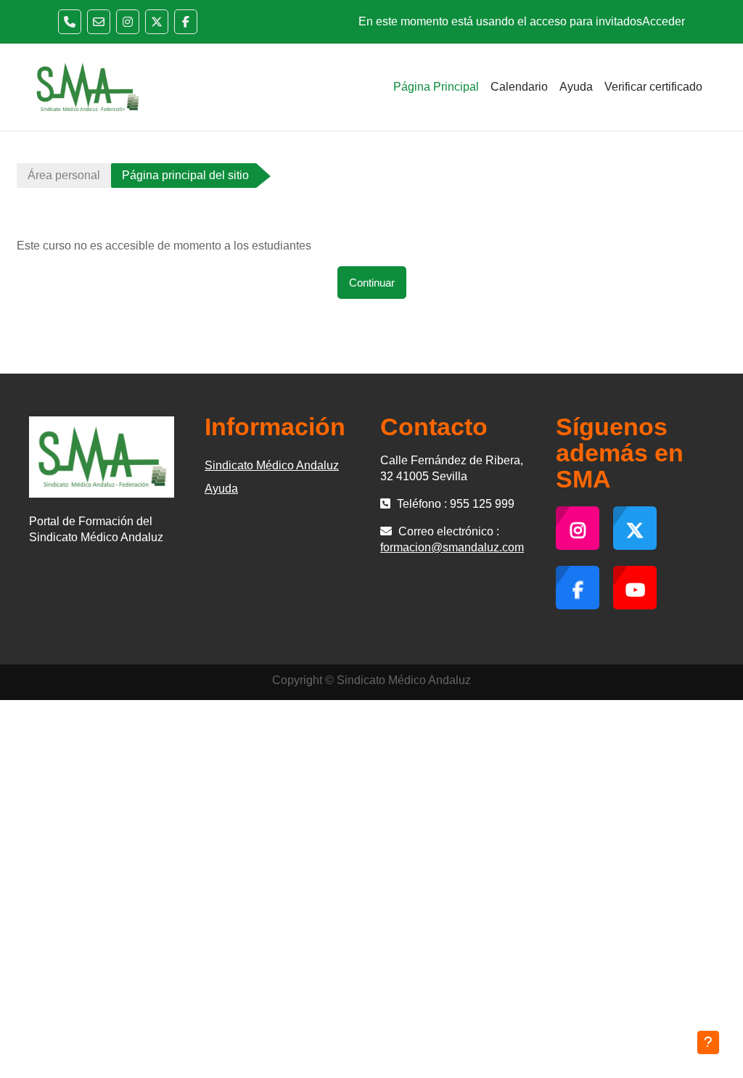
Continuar (372, 282)
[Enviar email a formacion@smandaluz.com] (98, 21)
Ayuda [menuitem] (576, 87)
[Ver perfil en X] (156, 21)
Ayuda (221, 488)
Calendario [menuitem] (519, 87)
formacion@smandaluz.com (452, 547)
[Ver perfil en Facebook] (185, 21)
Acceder (663, 21)
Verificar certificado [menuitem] (653, 87)
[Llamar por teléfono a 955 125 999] (69, 21)
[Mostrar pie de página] (708, 1042)
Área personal (64, 175)
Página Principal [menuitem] (436, 87)
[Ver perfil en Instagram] (127, 21)
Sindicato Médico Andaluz (272, 465)
